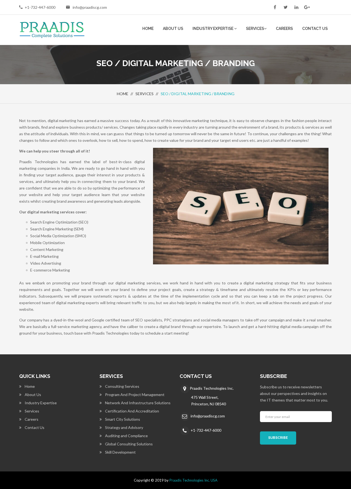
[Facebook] (275, 7)
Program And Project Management (135, 394)
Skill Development (120, 452)
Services (255, 28)
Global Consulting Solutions (129, 444)
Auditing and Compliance (126, 435)
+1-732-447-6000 (40, 7)
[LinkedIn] (296, 7)
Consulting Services (122, 386)
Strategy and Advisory (124, 427)
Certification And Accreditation (132, 411)
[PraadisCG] (52, 29)
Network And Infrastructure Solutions (138, 402)
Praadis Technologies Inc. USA (193, 480)
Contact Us (315, 28)
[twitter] (285, 7)
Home (148, 28)
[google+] (307, 7)
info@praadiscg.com (90, 7)
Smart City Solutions (122, 419)
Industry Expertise (213, 28)
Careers (284, 28)
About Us (173, 28)
